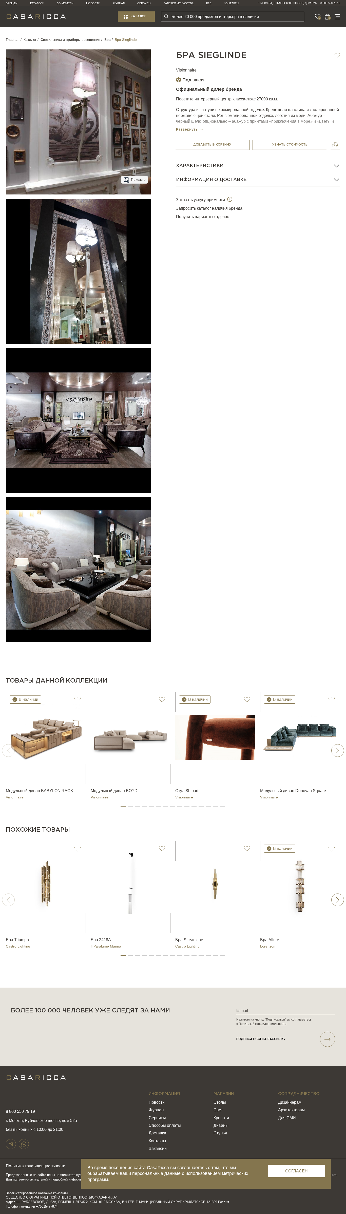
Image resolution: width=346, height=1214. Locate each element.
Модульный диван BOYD (114, 791)
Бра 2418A (101, 940)
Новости (93, 3)
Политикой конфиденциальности (262, 1024)
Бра (107, 40)
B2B (208, 3)
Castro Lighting (18, 946)
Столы (220, 1102)
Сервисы (144, 3)
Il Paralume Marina (106, 946)
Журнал (119, 3)
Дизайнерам (289, 1102)
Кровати (221, 1118)
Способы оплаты (165, 1125)
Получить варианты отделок (202, 217)
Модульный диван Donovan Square (293, 791)
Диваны (221, 1125)
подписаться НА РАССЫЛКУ (261, 1039)
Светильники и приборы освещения (70, 40)
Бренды (11, 3)
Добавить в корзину (212, 144)
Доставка (157, 1133)
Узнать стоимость (289, 144)
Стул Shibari (186, 791)
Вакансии (158, 1148)
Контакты (231, 3)
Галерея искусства (179, 3)
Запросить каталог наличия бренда (209, 208)
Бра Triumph (17, 940)
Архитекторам (291, 1110)
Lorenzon (267, 946)
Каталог (138, 16)
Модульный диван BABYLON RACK (39, 791)
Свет (218, 1110)
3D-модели (65, 3)
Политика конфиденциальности (35, 1166)
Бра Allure (269, 940)
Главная (13, 40)
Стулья (220, 1133)
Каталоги (37, 3)
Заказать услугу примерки (201, 200)
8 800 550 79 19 (330, 3)
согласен (296, 1171)
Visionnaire (186, 70)
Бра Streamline (189, 940)
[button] (123, 806)
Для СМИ (287, 1118)
